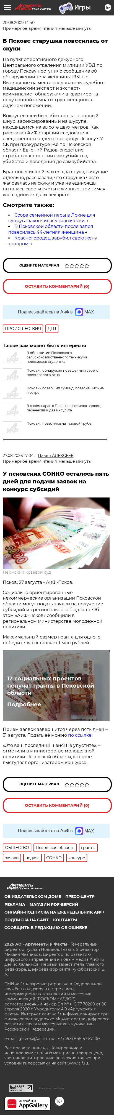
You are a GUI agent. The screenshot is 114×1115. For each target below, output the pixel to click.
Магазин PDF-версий (54, 904)
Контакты (65, 919)
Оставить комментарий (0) (57, 286)
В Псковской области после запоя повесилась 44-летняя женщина (50, 229)
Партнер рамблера (52, 1088)
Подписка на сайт (26, 919)
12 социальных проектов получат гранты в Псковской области (50, 685)
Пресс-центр (80, 896)
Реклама (14, 904)
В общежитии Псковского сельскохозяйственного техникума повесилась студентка (57, 357)
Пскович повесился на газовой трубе (59, 423)
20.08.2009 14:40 (19, 22)
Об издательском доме (32, 896)
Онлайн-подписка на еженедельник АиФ (54, 912)
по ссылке (80, 735)
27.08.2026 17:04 (18, 455)
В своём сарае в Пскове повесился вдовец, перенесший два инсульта (64, 408)
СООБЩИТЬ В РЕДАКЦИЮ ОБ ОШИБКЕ (45, 927)
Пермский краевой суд (27, 572)
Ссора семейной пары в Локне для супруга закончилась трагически (51, 217)
